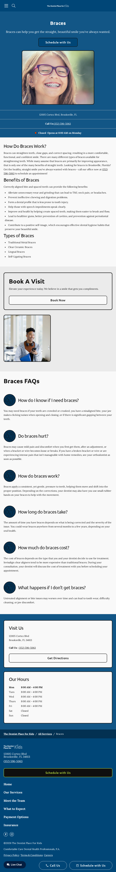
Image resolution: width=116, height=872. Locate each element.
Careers (48, 855)
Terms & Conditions (32, 855)
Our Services (13, 792)
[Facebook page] (6, 834)
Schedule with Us (58, 42)
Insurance (11, 825)
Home (8, 784)
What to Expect (14, 809)
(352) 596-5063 (62, 123)
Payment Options (16, 817)
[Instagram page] (12, 834)
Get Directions (58, 658)
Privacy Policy (11, 855)
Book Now (58, 300)
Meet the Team (14, 800)
